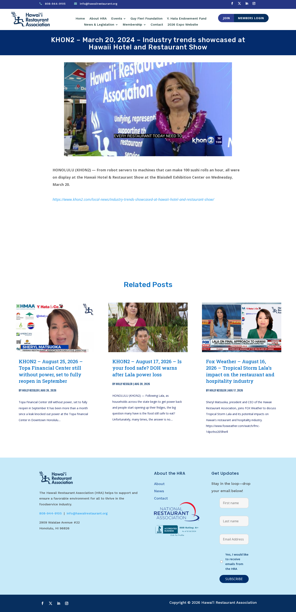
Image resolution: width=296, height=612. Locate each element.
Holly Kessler (30, 390)
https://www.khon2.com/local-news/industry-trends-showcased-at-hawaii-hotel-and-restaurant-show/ (133, 199)
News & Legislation (99, 24)
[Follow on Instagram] (254, 3)
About (159, 484)
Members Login (251, 18)
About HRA (98, 18)
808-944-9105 (55, 3)
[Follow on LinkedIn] (246, 3)
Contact (157, 24)
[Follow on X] (239, 3)
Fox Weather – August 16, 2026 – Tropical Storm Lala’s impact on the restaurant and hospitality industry (240, 371)
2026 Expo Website (183, 24)
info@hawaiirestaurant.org (98, 3)
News (159, 491)
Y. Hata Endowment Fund (186, 18)
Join (226, 18)
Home (80, 18)
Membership (132, 24)
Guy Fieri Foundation (146, 18)
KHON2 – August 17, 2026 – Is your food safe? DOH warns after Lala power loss (147, 368)
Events (116, 18)
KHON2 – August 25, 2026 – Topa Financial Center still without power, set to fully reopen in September (51, 371)
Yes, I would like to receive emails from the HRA (236, 561)
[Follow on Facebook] (232, 3)
